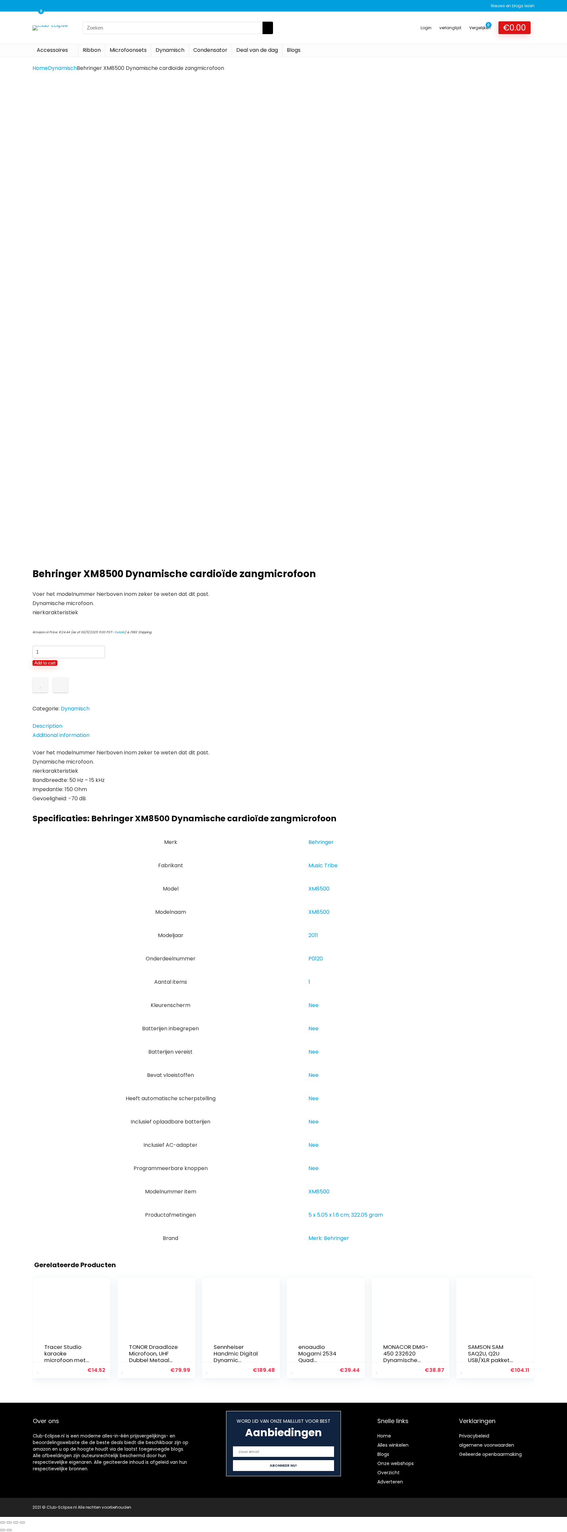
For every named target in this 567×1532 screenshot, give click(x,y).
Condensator (210, 50)
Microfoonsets (128, 50)
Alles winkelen (393, 1445)
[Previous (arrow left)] (2, 1530)
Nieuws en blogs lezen (513, 6)
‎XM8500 (318, 888)
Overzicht (388, 1472)
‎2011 (313, 935)
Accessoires (52, 50)
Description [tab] (47, 726)
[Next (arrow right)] (9, 1530)
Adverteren (390, 1482)
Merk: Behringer (328, 1238)
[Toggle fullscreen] (9, 1522)
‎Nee (313, 1005)
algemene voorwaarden (486, 1445)
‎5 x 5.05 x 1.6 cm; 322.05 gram (345, 1215)
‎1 (309, 982)
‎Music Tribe (323, 865)
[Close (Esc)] (22, 1522)
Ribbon (92, 50)
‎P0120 (315, 958)
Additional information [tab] (61, 735)
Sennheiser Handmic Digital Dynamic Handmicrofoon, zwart (236, 1360)
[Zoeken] (267, 28)
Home (40, 68)
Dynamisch (170, 50)
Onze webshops (395, 1463)
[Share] (15, 1522)
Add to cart (44, 663)
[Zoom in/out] (2, 1522)
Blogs (294, 50)
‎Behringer (321, 842)
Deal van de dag (257, 50)
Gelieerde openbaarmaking (490, 1454)
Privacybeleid (474, 1436)
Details (120, 632)
